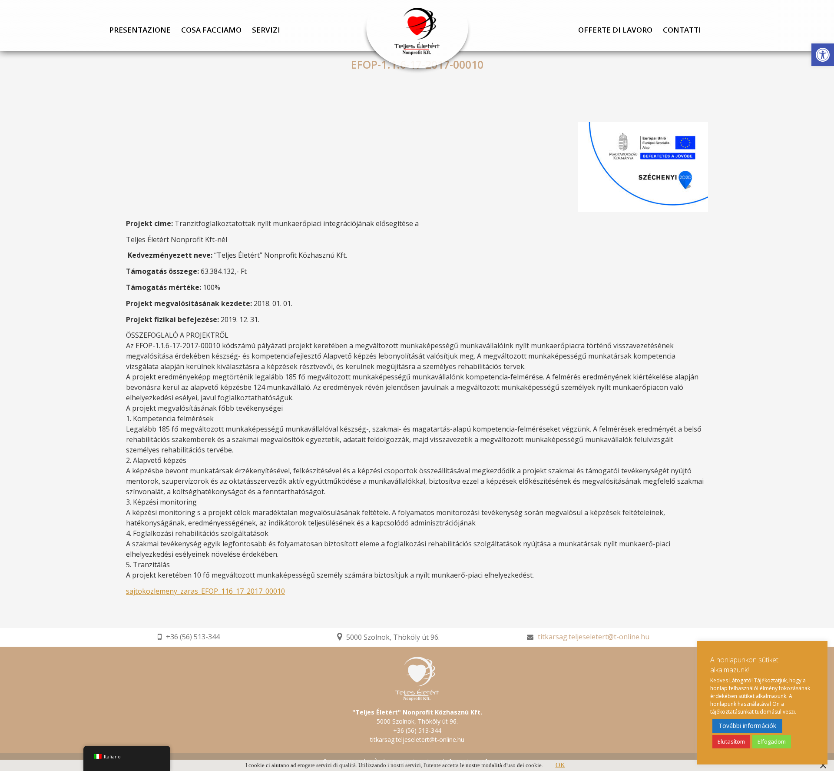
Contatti (682, 30)
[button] (822, 54)
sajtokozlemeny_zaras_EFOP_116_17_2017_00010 (205, 591)
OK (560, 764)
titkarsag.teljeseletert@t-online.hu (593, 636)
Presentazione (140, 30)
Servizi (266, 30)
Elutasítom (731, 741)
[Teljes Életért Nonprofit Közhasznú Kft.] (417, 36)
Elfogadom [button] (772, 741)
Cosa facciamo (211, 30)
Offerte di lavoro (615, 30)
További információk (747, 725)
